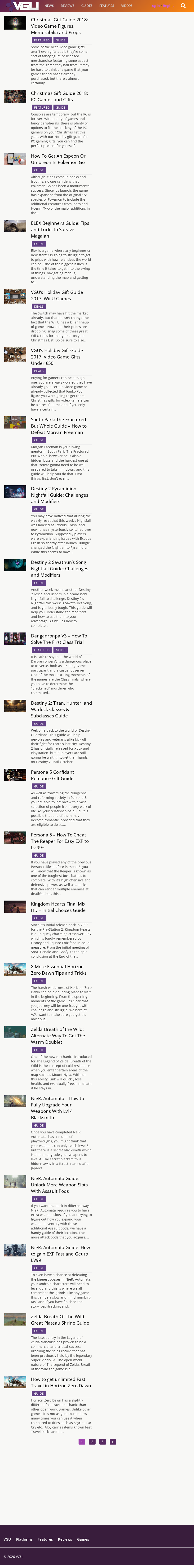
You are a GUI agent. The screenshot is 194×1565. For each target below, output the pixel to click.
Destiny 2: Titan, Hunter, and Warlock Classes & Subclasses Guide (61, 709)
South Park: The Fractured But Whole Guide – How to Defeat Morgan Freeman (59, 425)
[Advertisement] (97, 1492)
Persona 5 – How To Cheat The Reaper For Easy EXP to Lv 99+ (60, 841)
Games (83, 1539)
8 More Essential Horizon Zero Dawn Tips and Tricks (59, 969)
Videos (126, 6)
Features (106, 6)
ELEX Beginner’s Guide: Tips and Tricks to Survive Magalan (60, 229)
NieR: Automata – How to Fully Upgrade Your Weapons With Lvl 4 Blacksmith (57, 1108)
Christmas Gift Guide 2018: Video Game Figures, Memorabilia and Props (59, 25)
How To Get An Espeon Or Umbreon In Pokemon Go (58, 159)
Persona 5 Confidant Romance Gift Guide (52, 775)
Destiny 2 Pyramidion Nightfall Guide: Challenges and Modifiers (59, 494)
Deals (39, 306)
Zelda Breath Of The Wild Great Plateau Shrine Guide (60, 1319)
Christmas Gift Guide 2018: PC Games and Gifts (59, 96)
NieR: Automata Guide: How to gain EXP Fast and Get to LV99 (60, 1253)
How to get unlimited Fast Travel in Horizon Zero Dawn (61, 1382)
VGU (7, 1539)
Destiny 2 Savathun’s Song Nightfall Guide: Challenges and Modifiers (59, 568)
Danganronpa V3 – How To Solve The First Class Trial (59, 638)
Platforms (24, 1539)
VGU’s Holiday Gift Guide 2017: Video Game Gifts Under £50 (57, 356)
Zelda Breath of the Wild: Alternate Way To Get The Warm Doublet (58, 1035)
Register (169, 5)
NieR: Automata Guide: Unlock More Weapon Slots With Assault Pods (59, 1184)
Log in (155, 5)
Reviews (67, 6)
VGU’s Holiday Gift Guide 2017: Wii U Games (57, 295)
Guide (61, 40)
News (49, 6)
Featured (42, 40)
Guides (86, 6)
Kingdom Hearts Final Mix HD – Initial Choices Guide (58, 907)
